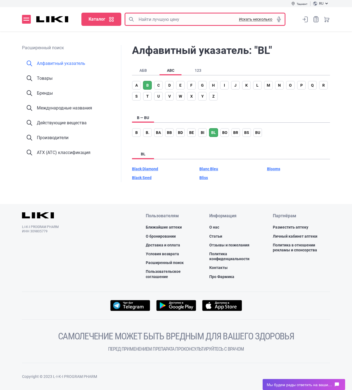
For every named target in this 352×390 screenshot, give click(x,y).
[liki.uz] (52, 19)
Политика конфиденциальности (229, 256)
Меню (26, 19)
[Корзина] (326, 19)
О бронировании (161, 236)
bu (257, 132)
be (191, 132)
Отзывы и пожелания (229, 245)
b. (147, 132)
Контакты (218, 267)
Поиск (131, 19)
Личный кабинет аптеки (295, 236)
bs (246, 132)
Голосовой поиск (278, 19)
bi (202, 132)
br (235, 132)
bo (224, 132)
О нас (214, 227)
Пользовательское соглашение (163, 274)
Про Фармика (221, 276)
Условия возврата (162, 254)
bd (180, 132)
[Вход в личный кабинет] (305, 19)
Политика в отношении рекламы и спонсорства (295, 247)
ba (158, 132)
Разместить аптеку (290, 227)
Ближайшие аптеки (164, 227)
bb (169, 132)
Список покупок (316, 19)
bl (213, 132)
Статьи (215, 236)
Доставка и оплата (163, 245)
